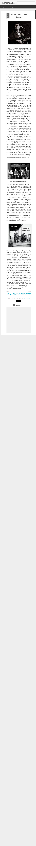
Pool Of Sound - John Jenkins (19, 15)
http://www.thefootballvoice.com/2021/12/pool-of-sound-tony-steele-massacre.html (19, 294)
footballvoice (27, 298)
